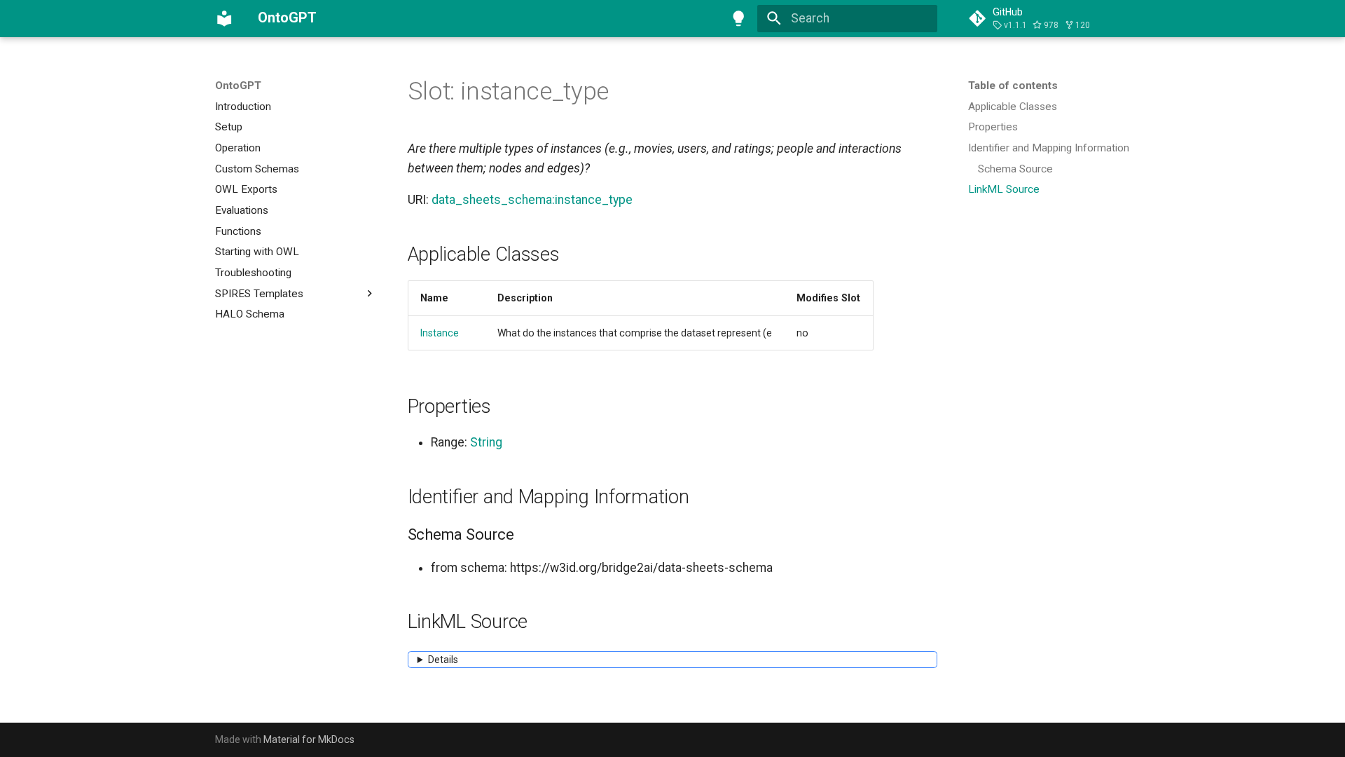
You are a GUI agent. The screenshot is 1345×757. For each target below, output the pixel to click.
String (486, 442)
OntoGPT (238, 85)
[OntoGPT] (224, 18)
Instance (439, 333)
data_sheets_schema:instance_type (532, 200)
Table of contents (1013, 85)
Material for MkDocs (308, 739)
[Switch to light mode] (739, 18)
